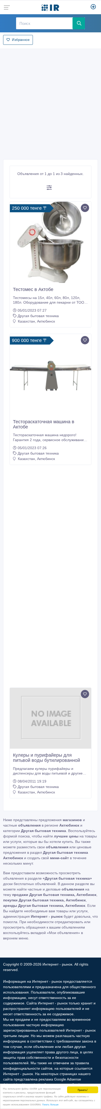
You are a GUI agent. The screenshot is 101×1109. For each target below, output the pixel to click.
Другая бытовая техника (38, 316)
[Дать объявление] (93, 7)
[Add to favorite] (85, 208)
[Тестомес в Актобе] (50, 242)
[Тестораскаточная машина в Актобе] (50, 374)
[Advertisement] (50, 102)
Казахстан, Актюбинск (36, 321)
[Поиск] (79, 23)
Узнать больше (50, 1104)
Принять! (83, 1090)
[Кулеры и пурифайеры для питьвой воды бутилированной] (50, 718)
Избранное (21, 40)
